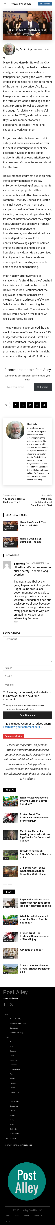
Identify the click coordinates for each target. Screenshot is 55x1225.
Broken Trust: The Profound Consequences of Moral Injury (34, 817)
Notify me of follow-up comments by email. (25, 705)
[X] (23, 405)
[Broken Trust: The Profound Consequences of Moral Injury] (10, 818)
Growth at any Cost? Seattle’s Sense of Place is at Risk (35, 854)
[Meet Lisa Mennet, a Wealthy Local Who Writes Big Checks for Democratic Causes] (10, 835)
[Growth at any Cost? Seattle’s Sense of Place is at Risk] (10, 855)
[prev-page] (5, 883)
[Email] (37, 405)
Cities (6, 805)
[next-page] (10, 883)
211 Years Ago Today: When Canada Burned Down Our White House (33, 871)
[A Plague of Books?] (10, 953)
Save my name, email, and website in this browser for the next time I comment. (27, 696)
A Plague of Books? (31, 949)
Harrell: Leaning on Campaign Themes (31, 540)
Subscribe (42, 387)
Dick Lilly (26, 49)
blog (6, 839)
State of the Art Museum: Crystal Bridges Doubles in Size (35, 968)
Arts (5, 973)
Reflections (8, 822)
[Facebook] (16, 405)
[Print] (44, 405)
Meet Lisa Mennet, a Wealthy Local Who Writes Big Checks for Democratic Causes (35, 836)
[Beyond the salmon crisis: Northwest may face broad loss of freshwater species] (10, 903)
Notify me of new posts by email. (20, 709)
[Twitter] (11, 1004)
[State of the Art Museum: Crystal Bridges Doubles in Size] (10, 969)
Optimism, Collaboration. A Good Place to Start (41, 502)
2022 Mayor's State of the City (9, 528)
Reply (16, 622)
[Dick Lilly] (9, 49)
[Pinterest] (30, 405)
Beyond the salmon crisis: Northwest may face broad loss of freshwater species (35, 902)
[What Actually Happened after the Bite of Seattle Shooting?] (10, 801)
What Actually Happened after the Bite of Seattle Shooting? (34, 801)
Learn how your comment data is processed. (22, 726)
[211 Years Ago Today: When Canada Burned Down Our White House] (10, 871)
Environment (9, 907)
